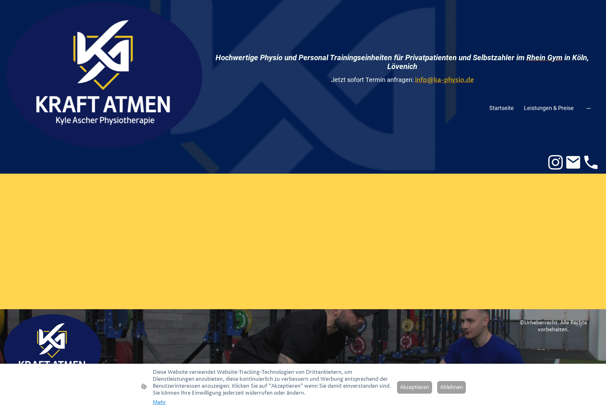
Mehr (159, 402)
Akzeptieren (414, 387)
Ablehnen (451, 387)
